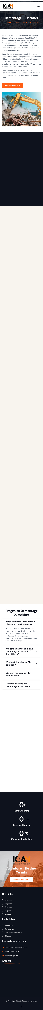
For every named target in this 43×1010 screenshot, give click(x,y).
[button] (38, 6)
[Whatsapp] (21, 1005)
